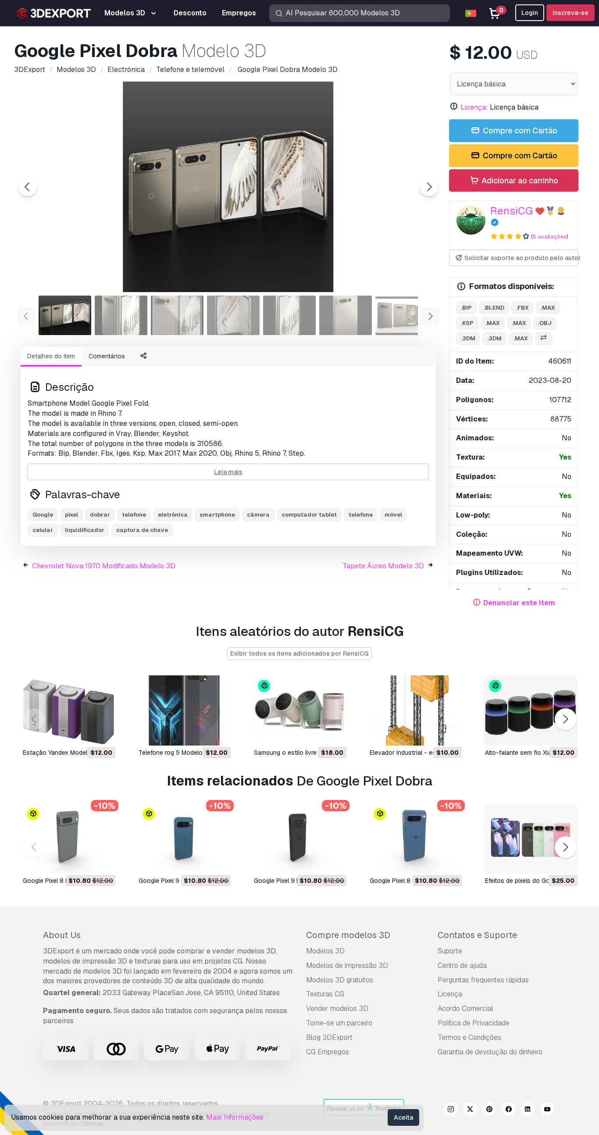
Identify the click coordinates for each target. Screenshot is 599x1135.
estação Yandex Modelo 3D (62, 753)
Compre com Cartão (519, 130)
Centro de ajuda (462, 965)
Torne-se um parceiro (339, 1023)
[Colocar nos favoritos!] (103, 733)
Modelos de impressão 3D (347, 965)
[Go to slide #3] (177, 315)
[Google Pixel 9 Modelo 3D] (299, 838)
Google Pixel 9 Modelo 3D (290, 881)
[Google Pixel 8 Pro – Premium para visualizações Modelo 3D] (415, 838)
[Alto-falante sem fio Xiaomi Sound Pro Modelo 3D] (531, 710)
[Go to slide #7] (401, 315)
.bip (466, 307)
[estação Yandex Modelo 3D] (68, 710)
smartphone (217, 514)
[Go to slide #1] (65, 315)
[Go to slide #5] (289, 315)
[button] (565, 719)
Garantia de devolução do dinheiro (490, 1051)
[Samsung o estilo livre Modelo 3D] (299, 710)
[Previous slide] (27, 187)
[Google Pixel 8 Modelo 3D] (68, 838)
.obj (545, 323)
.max (548, 307)
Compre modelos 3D (348, 935)
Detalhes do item (51, 356)
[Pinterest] (489, 1110)
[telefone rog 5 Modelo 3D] (184, 710)
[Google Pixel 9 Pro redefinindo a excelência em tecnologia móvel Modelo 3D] (184, 838)
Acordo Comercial (465, 1008)
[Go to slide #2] (121, 315)
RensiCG (511, 211)
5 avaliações (550, 236)
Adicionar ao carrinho (519, 180)
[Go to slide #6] (345, 315)
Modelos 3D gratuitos (339, 980)
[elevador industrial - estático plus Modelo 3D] (415, 710)
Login (529, 13)
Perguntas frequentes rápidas (483, 980)
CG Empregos (327, 1051)
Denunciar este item (519, 602)
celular (42, 530)
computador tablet (309, 514)
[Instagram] (451, 1110)
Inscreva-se (570, 13)
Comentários (107, 356)
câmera (258, 514)
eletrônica (173, 514)
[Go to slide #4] (233, 315)
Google (42, 514)
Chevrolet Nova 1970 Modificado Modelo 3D (103, 566)
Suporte (450, 951)
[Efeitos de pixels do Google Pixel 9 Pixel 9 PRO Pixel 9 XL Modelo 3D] (531, 838)
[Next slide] (429, 187)
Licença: (474, 107)
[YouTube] (547, 1110)
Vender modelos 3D (337, 1008)
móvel (393, 514)
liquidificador (84, 530)
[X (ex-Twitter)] (470, 1110)
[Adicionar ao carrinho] (85, 733)
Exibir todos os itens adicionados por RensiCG (299, 653)
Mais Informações (235, 1117)
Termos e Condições (469, 1037)
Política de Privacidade (474, 1023)
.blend (494, 307)
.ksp (467, 323)
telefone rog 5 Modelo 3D (175, 753)
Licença (450, 994)
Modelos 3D (325, 951)
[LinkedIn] (528, 1110)
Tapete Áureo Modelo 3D (383, 566)
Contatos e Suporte (477, 935)
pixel (71, 514)
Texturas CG (325, 994)
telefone (134, 514)
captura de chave (142, 530)
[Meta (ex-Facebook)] (508, 1110)
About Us (62, 935)
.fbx (522, 307)
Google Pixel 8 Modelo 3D (59, 881)
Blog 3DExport (329, 1037)
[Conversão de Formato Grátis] (543, 338)
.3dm (468, 338)
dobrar (100, 514)
